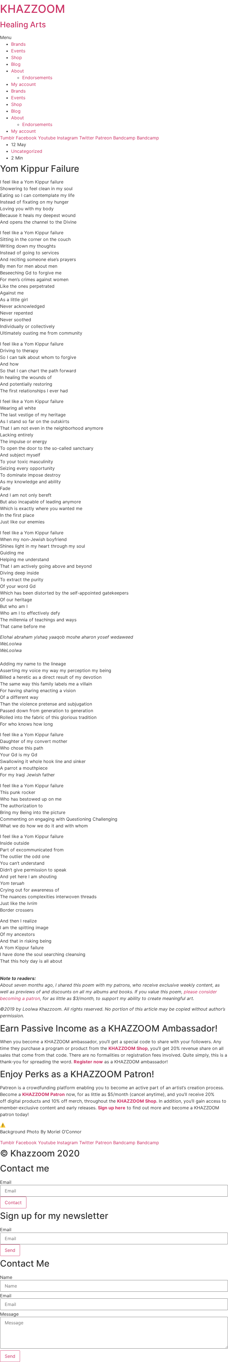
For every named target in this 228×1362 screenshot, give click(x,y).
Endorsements (37, 77)
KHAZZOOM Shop (128, 1048)
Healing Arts (23, 24)
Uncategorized (26, 151)
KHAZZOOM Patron (43, 1094)
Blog (16, 64)
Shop (16, 57)
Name (6, 1277)
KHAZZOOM (32, 9)
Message (9, 1314)
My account (23, 84)
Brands (18, 44)
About (17, 71)
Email (5, 1182)
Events (18, 51)
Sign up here (111, 1107)
